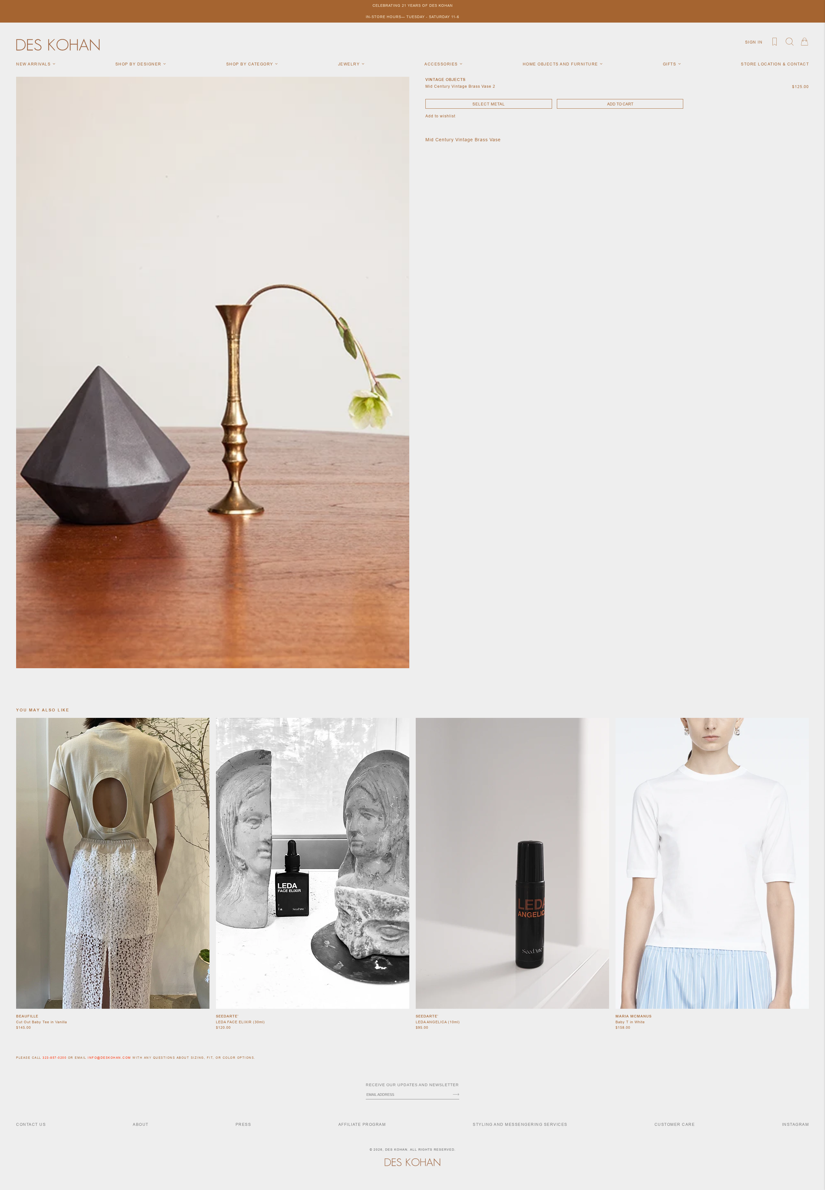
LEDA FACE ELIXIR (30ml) (240, 1022)
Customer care (675, 1124)
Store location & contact (775, 64)
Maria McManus (634, 1016)
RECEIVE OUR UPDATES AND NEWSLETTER (412, 1085)
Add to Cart (620, 104)
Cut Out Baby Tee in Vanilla (41, 1022)
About (141, 1124)
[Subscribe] (456, 1095)
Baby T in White (630, 1022)
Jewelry (349, 64)
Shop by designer (139, 64)
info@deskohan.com (109, 1058)
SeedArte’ (227, 1016)
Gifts (670, 64)
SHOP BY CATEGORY (250, 64)
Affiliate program (362, 1124)
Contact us (31, 1124)
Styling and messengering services (520, 1124)
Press (243, 1124)
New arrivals (34, 64)
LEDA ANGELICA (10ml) (438, 1022)
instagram (795, 1124)
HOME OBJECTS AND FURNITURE (561, 64)
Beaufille (27, 1016)
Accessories (441, 64)
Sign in (754, 42)
